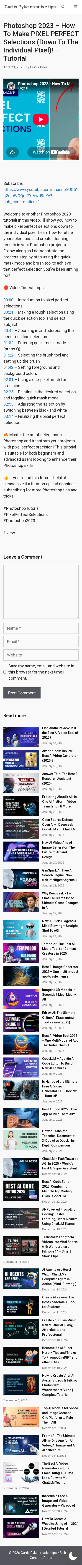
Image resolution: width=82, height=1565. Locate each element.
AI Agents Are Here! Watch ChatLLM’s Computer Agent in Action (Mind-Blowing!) (59, 1277)
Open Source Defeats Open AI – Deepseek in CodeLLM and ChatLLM (59, 824)
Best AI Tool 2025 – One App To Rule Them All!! (59, 1111)
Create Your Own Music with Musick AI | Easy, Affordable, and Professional (59, 1327)
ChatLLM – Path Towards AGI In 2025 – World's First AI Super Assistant (60, 1163)
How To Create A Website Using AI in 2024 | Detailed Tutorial (60, 1523)
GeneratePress (41, 1558)
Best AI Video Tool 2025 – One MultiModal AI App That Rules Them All (60, 1040)
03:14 (8, 416)
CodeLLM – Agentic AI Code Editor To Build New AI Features (58, 1063)
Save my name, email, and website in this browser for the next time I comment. (41, 672)
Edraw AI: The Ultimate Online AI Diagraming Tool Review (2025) (58, 1017)
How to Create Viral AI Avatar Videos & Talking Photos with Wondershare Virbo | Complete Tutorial (59, 1385)
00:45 (8, 330)
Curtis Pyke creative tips (30, 7)
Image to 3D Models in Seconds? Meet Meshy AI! (59, 994)
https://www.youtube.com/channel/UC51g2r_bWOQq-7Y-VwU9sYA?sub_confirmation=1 (40, 195)
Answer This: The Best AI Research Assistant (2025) (60, 778)
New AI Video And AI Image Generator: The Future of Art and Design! (58, 850)
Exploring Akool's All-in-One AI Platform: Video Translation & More (60, 801)
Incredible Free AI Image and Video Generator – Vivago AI (58, 1500)
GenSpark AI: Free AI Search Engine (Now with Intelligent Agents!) (59, 875)
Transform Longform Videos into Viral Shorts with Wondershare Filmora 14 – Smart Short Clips (60, 1246)
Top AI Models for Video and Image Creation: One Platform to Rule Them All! (60, 1415)
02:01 (8, 379)
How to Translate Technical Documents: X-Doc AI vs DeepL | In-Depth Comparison (58, 1138)
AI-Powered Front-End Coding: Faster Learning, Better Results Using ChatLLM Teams (59, 1217)
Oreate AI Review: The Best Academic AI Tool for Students (59, 1302)
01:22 (8, 355)
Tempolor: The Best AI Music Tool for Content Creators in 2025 (59, 948)
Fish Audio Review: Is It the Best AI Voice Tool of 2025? (60, 732)
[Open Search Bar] (63, 7)
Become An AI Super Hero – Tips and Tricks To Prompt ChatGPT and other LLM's (59, 1355)
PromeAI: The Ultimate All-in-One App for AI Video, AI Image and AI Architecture (59, 1443)
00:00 (8, 299)
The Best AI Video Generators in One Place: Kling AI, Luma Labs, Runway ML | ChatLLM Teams (57, 1473)
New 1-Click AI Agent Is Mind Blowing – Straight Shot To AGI (60, 925)
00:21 (8, 312)
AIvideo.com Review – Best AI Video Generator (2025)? (60, 755)
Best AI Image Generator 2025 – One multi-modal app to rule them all (60, 971)
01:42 (8, 367)
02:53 (8, 404)
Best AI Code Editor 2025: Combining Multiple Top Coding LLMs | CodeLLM (57, 1189)
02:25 (8, 391)
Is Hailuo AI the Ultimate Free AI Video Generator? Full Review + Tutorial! (59, 1089)
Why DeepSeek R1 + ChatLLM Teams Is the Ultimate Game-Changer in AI (60, 900)
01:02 (8, 342)
